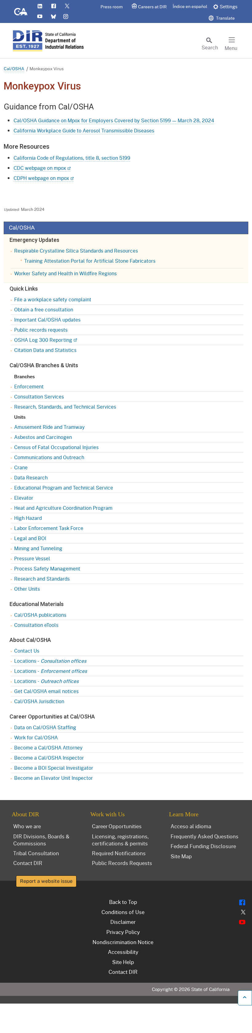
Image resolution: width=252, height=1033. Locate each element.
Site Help (123, 962)
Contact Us (26, 650)
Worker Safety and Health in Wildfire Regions (65, 273)
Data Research (31, 477)
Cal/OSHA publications (40, 614)
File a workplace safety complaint (52, 299)
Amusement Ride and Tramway (49, 426)
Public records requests (41, 329)
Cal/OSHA (14, 68)
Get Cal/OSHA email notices (46, 691)
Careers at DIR (152, 6)
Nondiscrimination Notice (123, 942)
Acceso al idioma (191, 826)
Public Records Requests (122, 863)
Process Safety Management (47, 568)
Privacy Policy (123, 932)
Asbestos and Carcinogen (43, 436)
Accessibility (123, 951)
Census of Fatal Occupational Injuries (56, 447)
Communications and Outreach (49, 457)
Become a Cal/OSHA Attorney (48, 747)
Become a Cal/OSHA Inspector (49, 757)
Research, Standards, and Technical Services (65, 406)
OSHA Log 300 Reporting (43, 339)
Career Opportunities (117, 826)
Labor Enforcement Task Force (48, 528)
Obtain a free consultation (43, 309)
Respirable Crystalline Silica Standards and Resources (76, 250)
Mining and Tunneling (38, 548)
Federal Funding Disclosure (203, 846)
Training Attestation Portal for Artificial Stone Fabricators (90, 260)
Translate (225, 18)
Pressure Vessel (32, 558)
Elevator (23, 497)
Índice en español (190, 6)
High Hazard (28, 517)
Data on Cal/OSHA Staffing (45, 727)
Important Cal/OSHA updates (47, 319)
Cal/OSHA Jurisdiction (39, 701)
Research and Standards (42, 578)
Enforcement (29, 386)
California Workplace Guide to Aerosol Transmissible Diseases (84, 130)
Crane (21, 467)
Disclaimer (123, 921)
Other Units (27, 588)
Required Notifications (119, 853)
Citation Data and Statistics (45, 349)
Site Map (181, 856)
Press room (111, 6)
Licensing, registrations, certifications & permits (120, 840)
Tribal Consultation (36, 853)
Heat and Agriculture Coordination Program (63, 507)
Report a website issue (46, 881)
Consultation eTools (36, 624)
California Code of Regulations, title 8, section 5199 (72, 157)
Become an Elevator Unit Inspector (53, 777)
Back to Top (123, 901)
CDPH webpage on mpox (41, 177)
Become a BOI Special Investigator (53, 767)
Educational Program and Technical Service (63, 487)
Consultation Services (39, 396)
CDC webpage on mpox (40, 167)
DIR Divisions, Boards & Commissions (41, 840)
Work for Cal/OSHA (36, 737)
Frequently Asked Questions (204, 836)
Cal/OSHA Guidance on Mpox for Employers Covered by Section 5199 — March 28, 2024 (114, 120)
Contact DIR (27, 863)
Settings (229, 6)
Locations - (50, 660)
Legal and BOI (30, 538)
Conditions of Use (122, 912)
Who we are (27, 826)
